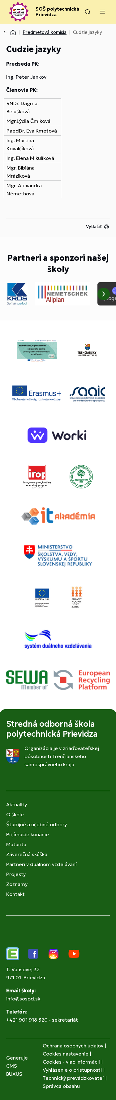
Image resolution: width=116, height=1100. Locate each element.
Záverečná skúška (26, 854)
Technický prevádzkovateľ (73, 1078)
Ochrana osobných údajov (73, 1045)
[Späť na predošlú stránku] (7, 32)
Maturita (16, 844)
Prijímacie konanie (27, 834)
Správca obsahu (61, 1086)
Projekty (16, 874)
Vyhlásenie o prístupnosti (72, 1070)
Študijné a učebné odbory (36, 824)
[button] (87, 12)
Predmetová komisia (45, 32)
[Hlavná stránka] (13, 32)
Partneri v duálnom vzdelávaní (41, 864)
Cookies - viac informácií (71, 1062)
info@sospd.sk (23, 998)
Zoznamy (17, 884)
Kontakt (15, 894)
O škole (15, 814)
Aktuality (16, 804)
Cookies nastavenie (65, 1054)
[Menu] (102, 11)
